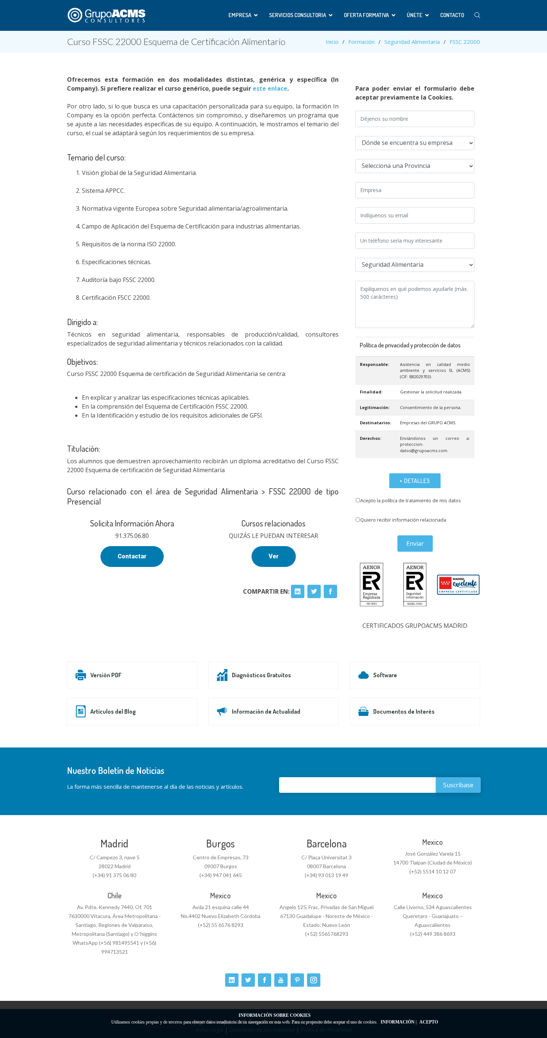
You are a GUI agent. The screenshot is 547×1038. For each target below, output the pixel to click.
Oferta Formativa (366, 15)
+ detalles (415, 480)
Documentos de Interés (404, 711)
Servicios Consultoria (297, 15)
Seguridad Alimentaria (412, 41)
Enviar (415, 543)
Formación (361, 41)
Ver (274, 556)
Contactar (132, 556)
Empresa (239, 15)
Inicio (332, 41)
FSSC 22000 (465, 41)
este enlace (270, 88)
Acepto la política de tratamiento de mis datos (410, 500)
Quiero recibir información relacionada (403, 519)
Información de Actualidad (266, 711)
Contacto (452, 15)
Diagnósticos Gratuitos (261, 675)
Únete (414, 15)
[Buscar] (477, 15)
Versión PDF (105, 675)
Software (385, 675)
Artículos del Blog (113, 711)
